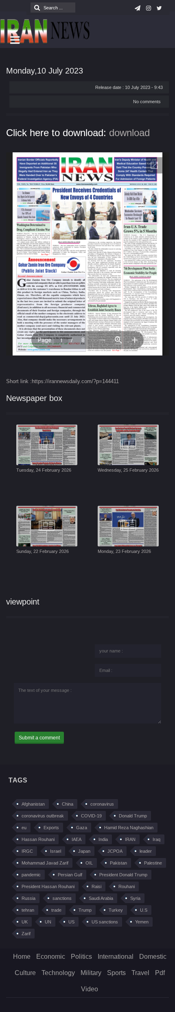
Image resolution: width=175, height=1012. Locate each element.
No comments (147, 101)
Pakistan (118, 862)
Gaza (81, 827)
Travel (140, 972)
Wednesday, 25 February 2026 (128, 470)
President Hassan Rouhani (48, 886)
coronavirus (102, 804)
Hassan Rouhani (38, 839)
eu (24, 827)
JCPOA (114, 851)
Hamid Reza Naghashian (128, 827)
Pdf (160, 972)
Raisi (96, 886)
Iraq (156, 839)
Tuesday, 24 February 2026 (43, 470)
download (129, 132)
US (71, 921)
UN (48, 921)
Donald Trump (133, 815)
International (115, 956)
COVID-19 (91, 815)
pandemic (31, 874)
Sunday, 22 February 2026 (42, 551)
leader (146, 851)
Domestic (152, 956)
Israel (55, 851)
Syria (135, 898)
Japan (84, 851)
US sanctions (105, 921)
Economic (50, 956)
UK (25, 921)
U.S (143, 910)
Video (89, 989)
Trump (85, 910)
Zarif (26, 933)
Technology (58, 972)
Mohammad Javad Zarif (45, 862)
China (67, 804)
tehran (28, 910)
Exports (51, 827)
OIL (89, 862)
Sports (116, 972)
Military (91, 972)
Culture (25, 972)
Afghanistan (33, 804)
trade (56, 910)
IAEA (76, 839)
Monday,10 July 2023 (44, 70)
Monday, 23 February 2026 (124, 551)
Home (22, 956)
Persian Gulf (70, 874)
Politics (81, 956)
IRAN (130, 839)
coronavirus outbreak (43, 815)
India (103, 839)
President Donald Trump (123, 874)
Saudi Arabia (101, 898)
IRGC (27, 851)
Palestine (153, 862)
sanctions (62, 898)
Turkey (116, 910)
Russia (28, 898)
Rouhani (126, 886)
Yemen (142, 921)
